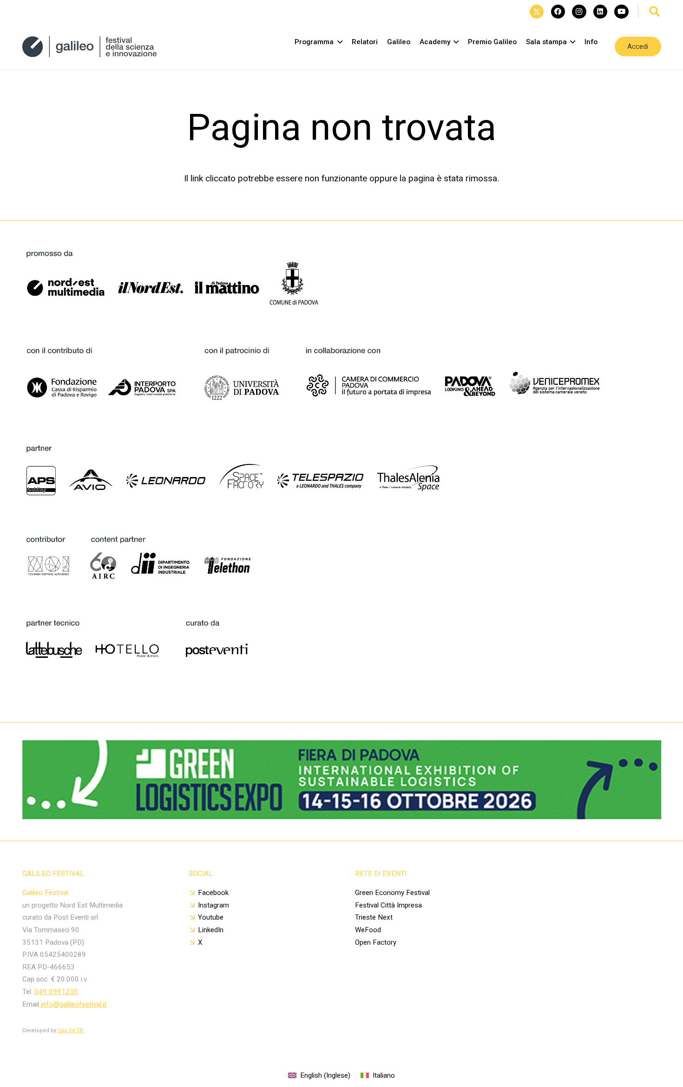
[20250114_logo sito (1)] (89, 46)
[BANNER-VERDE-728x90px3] (341, 816)
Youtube (210, 917)
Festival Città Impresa (388, 905)
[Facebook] (558, 12)
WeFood (368, 930)
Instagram (213, 905)
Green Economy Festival (392, 892)
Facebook (213, 892)
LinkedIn (210, 930)
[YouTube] (621, 12)
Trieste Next (374, 917)
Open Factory (375, 942)
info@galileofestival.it (72, 1004)
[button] (654, 11)
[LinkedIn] (600, 12)
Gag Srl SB (70, 1030)
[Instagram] (579, 12)
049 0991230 (56, 992)
